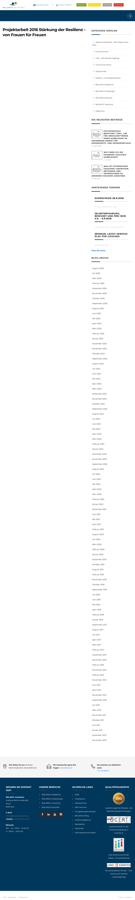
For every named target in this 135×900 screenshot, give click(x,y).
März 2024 (97, 389)
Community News (103, 65)
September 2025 (99, 303)
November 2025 (99, 293)
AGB (77, 794)
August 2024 (98, 363)
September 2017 (99, 625)
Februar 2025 (98, 333)
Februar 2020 (98, 549)
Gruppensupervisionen (85, 811)
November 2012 (99, 695)
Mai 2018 (96, 604)
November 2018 (99, 579)
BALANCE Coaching (104, 104)
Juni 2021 (96, 514)
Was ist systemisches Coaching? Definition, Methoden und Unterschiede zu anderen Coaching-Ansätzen (110, 171)
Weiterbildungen (56, 23)
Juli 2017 (96, 635)
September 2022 (99, 464)
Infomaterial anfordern (85, 832)
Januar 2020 (97, 554)
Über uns (105, 23)
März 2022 (97, 494)
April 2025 (96, 323)
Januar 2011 (97, 730)
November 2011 (99, 715)
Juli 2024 (96, 369)
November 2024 (99, 348)
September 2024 (99, 358)
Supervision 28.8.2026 (109, 198)
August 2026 (98, 268)
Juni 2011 (96, 725)
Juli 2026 (96, 273)
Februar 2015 (98, 675)
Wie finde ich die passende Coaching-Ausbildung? (115, 154)
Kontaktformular (66, 767)
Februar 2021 (98, 529)
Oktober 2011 (98, 720)
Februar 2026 (98, 283)
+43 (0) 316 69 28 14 (21, 819)
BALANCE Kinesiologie (52, 799)
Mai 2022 (96, 484)
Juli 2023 (96, 419)
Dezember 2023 (99, 394)
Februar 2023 (98, 444)
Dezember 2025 (99, 288)
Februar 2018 (98, 614)
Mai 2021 (96, 519)
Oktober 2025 (98, 298)
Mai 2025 (96, 318)
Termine (72, 23)
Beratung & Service (88, 23)
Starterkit (79, 828)
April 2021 (96, 524)
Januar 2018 (97, 619)
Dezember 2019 (99, 559)
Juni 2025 (96, 313)
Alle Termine (80, 807)
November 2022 (99, 459)
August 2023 (98, 414)
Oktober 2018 (98, 584)
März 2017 (96, 645)
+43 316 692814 (103, 770)
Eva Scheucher (102, 51)
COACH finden (65, 5)
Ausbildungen (37, 23)
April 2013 (96, 690)
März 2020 (97, 544)
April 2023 (96, 434)
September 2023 (99, 409)
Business (107, 5)
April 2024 (97, 384)
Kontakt (127, 23)
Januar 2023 (97, 449)
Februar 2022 (98, 499)
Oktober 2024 (98, 353)
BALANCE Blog (42, 5)
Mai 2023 (96, 429)
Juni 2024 (96, 374)
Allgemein (100, 111)
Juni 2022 (96, 479)
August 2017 (97, 630)
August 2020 (98, 534)
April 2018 (96, 609)
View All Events (98, 250)
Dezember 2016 (99, 655)
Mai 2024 (96, 379)
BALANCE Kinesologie (105, 91)
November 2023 (99, 399)
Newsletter (80, 824)
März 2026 (97, 278)
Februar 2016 (98, 665)
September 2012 (99, 700)
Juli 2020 (96, 539)
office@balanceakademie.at (17, 816)
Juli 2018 (96, 594)
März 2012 (96, 710)
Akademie (81, 5)
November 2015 (99, 670)
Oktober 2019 (98, 564)
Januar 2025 (97, 338)
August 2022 (98, 469)
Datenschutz (81, 803)
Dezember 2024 (99, 343)
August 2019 (97, 569)
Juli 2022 (96, 474)
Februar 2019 (98, 574)
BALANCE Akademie (105, 84)
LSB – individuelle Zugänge (107, 58)
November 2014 (99, 680)
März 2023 (97, 439)
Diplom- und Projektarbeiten (108, 78)
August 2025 (98, 308)
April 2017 (96, 640)
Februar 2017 (98, 650)
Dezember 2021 (99, 509)
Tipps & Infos (101, 71)
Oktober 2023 (98, 404)
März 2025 (97, 328)
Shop (117, 23)
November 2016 (99, 660)
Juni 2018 (96, 599)
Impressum (80, 799)
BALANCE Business (104, 98)
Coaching (118, 5)
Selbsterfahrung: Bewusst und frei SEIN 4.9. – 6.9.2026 (110, 216)
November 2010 (99, 740)
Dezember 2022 (99, 454)
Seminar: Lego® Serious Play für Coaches (111, 235)
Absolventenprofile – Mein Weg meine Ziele (110, 43)
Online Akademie (83, 820)
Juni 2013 (96, 685)
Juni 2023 (96, 424)
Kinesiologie (94, 5)
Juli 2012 (96, 705)
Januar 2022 (97, 504)
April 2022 (96, 489)
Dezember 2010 (99, 735)
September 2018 (99, 589)
